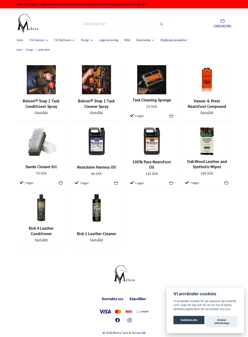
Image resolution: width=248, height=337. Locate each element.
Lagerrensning (108, 40)
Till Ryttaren (62, 40)
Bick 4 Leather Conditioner (41, 230)
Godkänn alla (189, 320)
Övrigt (85, 40)
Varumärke (143, 40)
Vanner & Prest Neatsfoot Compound (207, 103)
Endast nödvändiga (221, 322)
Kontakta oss (112, 298)
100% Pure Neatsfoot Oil (151, 164)
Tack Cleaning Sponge (151, 100)
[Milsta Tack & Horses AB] (27, 23)
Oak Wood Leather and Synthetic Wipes (207, 164)
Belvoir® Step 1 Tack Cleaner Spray (96, 103)
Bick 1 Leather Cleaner (96, 233)
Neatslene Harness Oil (96, 167)
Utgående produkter (173, 40)
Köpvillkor (138, 298)
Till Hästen (36, 40)
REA (127, 40)
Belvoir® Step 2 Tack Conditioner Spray (41, 103)
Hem (20, 40)
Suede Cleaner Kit (41, 166)
